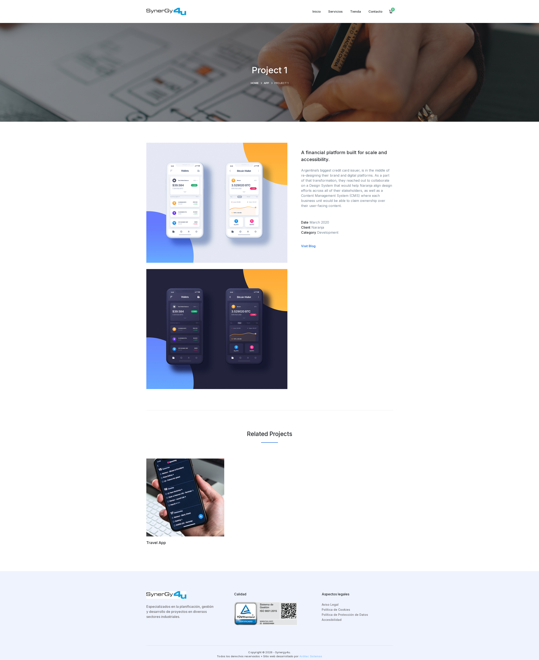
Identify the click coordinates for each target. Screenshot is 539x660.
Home (255, 83)
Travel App (156, 542)
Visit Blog (308, 246)
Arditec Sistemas (310, 656)
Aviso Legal (330, 604)
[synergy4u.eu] (166, 11)
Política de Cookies (336, 609)
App (266, 83)
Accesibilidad (332, 619)
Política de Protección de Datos (345, 614)
